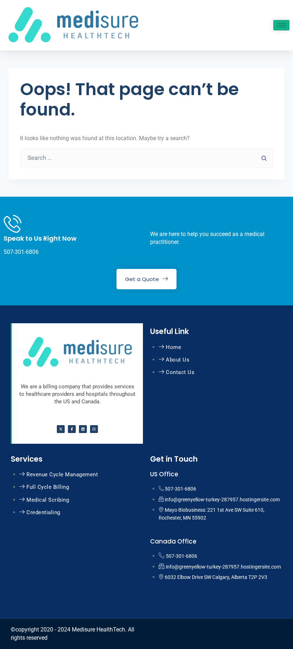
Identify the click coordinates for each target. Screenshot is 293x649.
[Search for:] (146, 157)
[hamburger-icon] (281, 25)
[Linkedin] (83, 429)
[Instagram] (94, 429)
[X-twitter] (61, 429)
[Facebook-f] (72, 429)
